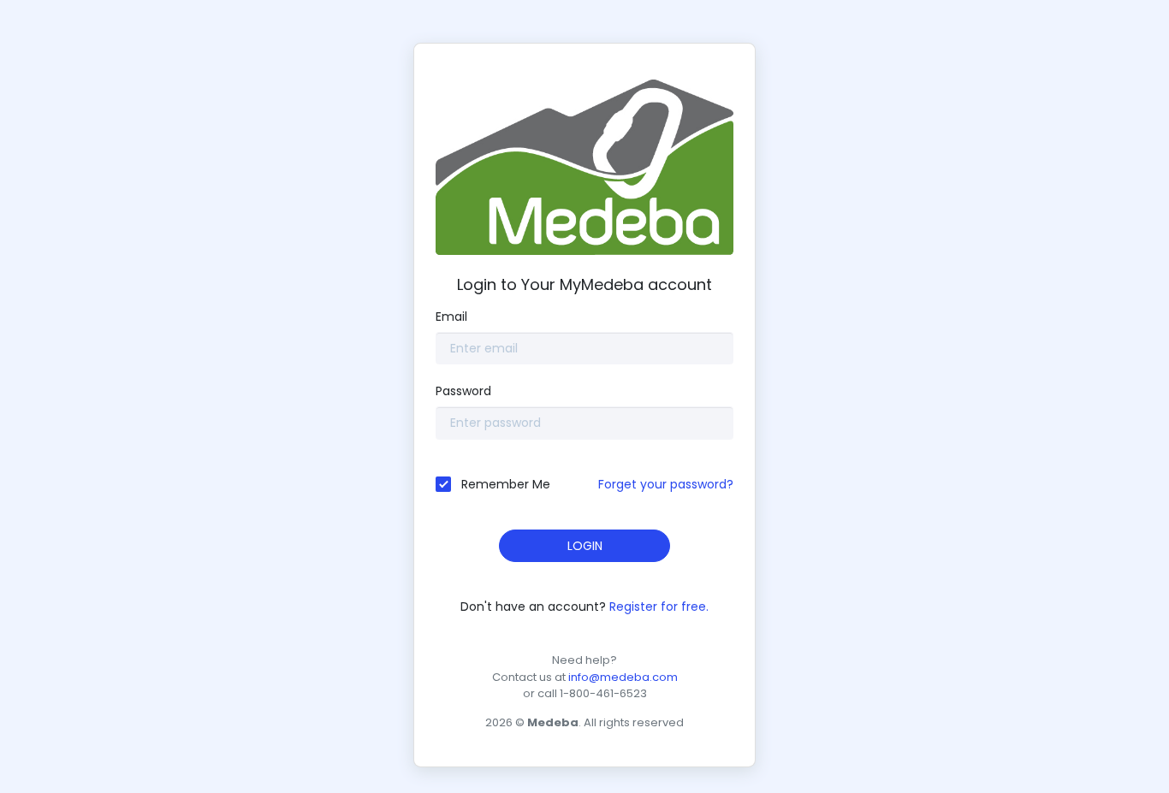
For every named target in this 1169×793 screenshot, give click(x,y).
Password (463, 390)
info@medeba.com (623, 677)
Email (451, 316)
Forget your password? (665, 484)
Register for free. (659, 606)
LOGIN (584, 545)
